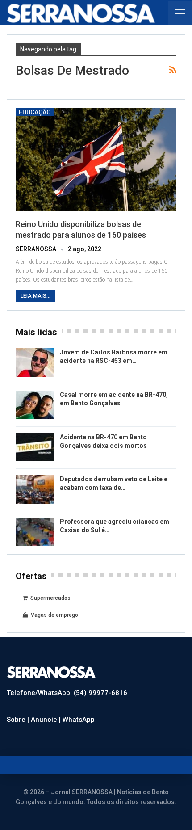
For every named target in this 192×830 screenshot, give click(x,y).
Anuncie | (47, 720)
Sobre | (19, 720)
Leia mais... (35, 296)
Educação (35, 112)
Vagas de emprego (54, 615)
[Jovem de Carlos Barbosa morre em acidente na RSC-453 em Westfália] (35, 362)
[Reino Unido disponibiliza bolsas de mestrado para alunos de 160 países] (96, 159)
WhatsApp (79, 720)
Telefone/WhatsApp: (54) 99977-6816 (67, 693)
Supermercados (50, 598)
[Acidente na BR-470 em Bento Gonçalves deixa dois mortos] (35, 447)
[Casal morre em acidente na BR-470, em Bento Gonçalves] (35, 405)
